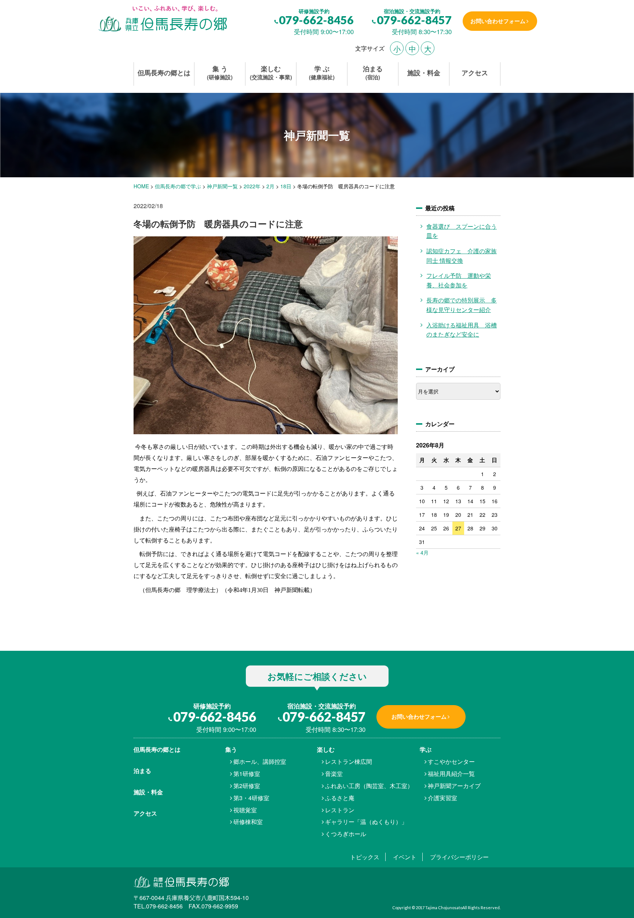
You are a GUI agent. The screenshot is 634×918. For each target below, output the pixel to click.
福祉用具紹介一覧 (451, 773)
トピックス (364, 857)
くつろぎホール (345, 834)
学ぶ (425, 749)
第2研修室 (246, 785)
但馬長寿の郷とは (164, 72)
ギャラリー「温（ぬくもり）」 (366, 821)
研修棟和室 (248, 821)
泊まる (373, 72)
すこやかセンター (451, 761)
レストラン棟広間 (348, 761)
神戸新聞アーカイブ (454, 785)
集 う (220, 72)
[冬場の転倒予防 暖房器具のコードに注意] (162, 19)
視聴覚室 (245, 810)
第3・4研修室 (251, 798)
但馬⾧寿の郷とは (157, 749)
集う (231, 749)
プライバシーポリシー (459, 857)
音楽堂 (334, 773)
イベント (404, 857)
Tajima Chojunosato (443, 907)
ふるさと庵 (339, 798)
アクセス (475, 72)
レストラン (339, 810)
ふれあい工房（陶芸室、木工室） (369, 785)
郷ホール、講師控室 (259, 761)
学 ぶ (322, 72)
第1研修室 (246, 773)
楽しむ (271, 72)
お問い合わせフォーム (497, 21)
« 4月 (422, 552)
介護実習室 (442, 798)
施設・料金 (423, 72)
